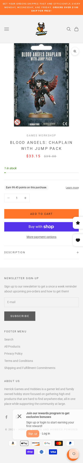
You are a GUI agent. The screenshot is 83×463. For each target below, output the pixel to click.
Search (8, 339)
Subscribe (19, 316)
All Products (12, 346)
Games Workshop (41, 135)
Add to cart (41, 213)
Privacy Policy (13, 353)
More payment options (41, 237)
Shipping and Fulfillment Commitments (29, 368)
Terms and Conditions (18, 361)
